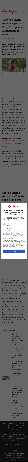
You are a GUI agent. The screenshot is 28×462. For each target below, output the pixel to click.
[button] (14, 228)
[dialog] (14, 231)
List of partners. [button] (9, 238)
